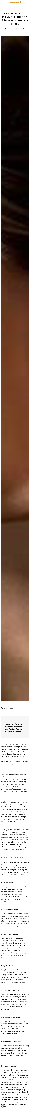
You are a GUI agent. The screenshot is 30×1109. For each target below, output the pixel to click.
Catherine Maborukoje (9, 708)
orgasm (19, 747)
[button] (2, 2)
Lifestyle (6, 28)
